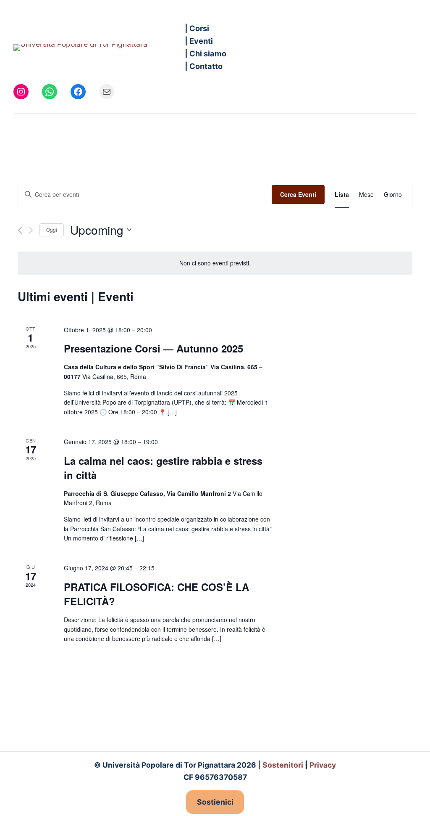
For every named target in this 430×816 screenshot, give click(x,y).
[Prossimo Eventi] (31, 230)
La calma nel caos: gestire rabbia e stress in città (163, 467)
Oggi (51, 229)
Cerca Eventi (298, 194)
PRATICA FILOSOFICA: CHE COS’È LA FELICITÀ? (156, 594)
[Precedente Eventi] (20, 230)
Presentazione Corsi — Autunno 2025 (153, 348)
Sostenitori (282, 764)
